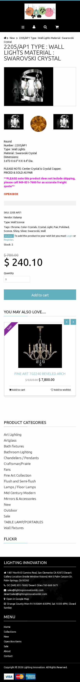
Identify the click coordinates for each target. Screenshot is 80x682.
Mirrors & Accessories (20, 498)
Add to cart (40, 295)
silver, (24, 231)
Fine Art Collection (17, 475)
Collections (10, 631)
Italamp (17, 217)
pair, (56, 227)
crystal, (42, 227)
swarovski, (34, 231)
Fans (7, 469)
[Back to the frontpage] (5, 38)
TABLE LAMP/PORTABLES (23, 522)
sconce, (8, 231)
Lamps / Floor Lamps (20, 487)
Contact (8, 656)
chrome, (16, 227)
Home (7, 627)
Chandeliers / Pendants (21, 458)
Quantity (9, 273)
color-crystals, (29, 227)
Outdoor (10, 510)
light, (50, 227)
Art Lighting (13, 434)
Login (70, 235)
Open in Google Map (17, 599)
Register (8, 239)
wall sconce (17, 222)
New (12, 38)
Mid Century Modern (20, 493)
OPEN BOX (11, 194)
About (7, 651)
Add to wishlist (62, 389)
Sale (7, 516)
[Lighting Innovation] (40, 11)
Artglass (10, 440)
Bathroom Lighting (18, 452)
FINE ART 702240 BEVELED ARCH (40, 373)
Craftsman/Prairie (17, 463)
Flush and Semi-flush (20, 481)
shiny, (16, 231)
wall (43, 231)
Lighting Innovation (34, 667)
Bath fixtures (14, 446)
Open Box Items (12, 641)
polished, (64, 227)
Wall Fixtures (14, 528)
